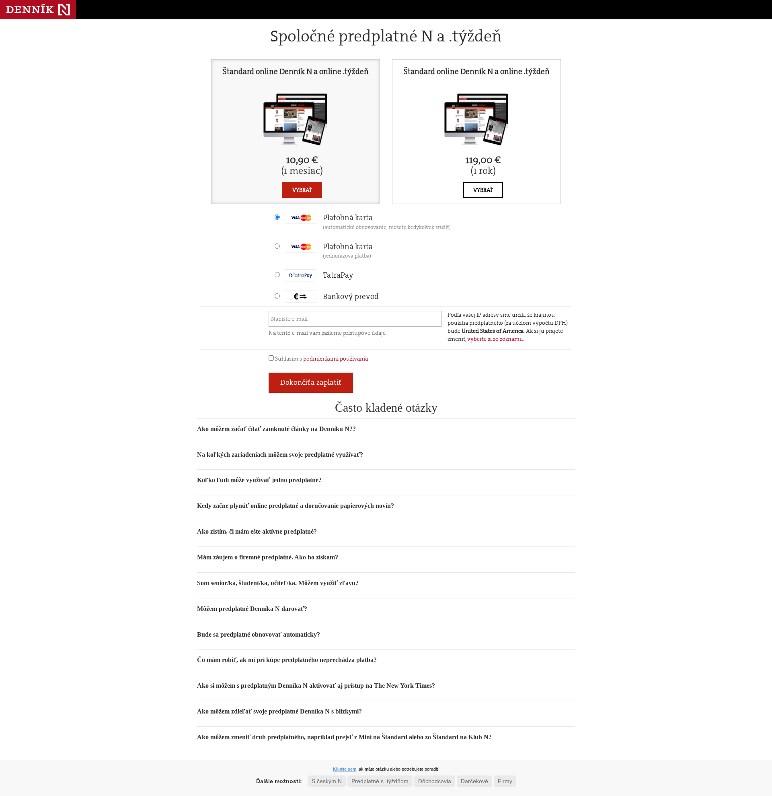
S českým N (327, 781)
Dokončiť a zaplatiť (310, 382)
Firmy (505, 781)
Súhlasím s (321, 358)
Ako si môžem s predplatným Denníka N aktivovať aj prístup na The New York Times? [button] (316, 685)
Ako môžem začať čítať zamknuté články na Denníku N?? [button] (276, 428)
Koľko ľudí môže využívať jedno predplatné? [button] (259, 479)
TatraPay (338, 275)
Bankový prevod (351, 296)
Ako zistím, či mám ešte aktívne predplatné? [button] (257, 531)
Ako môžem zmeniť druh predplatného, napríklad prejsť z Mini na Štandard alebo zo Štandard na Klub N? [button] (344, 737)
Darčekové (474, 781)
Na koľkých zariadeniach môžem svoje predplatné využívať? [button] (280, 454)
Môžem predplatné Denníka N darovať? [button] (252, 608)
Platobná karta (387, 221)
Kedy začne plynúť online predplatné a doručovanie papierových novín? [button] (295, 505)
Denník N (38, 9)
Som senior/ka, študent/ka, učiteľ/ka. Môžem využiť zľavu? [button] (278, 582)
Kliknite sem (344, 769)
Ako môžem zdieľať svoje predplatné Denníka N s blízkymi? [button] (279, 711)
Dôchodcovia (434, 781)
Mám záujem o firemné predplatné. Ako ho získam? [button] (267, 557)
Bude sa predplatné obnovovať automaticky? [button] (258, 634)
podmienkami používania (335, 358)
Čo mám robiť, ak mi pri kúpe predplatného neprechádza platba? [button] (287, 659)
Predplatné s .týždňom (380, 781)
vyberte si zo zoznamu (495, 338)
